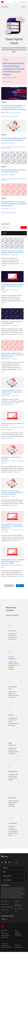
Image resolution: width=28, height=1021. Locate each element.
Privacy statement (5, 945)
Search (23, 227)
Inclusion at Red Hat (5, 935)
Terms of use (17, 945)
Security (8, 148)
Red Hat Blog (4, 7)
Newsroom (17, 901)
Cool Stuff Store (18, 935)
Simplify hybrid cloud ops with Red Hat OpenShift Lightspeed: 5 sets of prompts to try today (12, 561)
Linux (10, 81)
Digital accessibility (19, 947)
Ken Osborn (14, 290)
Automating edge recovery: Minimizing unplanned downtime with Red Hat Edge (12, 286)
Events (2, 932)
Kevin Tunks (12, 208)
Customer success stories (7, 907)
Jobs (16, 911)
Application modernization (6, 116)
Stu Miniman (12, 174)
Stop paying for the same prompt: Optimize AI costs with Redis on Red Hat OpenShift (12, 526)
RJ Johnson (20, 529)
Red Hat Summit (4, 937)
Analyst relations (5, 909)
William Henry (20, 427)
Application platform (16, 178)
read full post (20, 334)
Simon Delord (4, 463)
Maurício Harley (15, 395)
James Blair (21, 461)
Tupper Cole (14, 358)
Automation (12, 631)
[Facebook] (9, 863)
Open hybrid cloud (12, 688)
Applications (12, 798)
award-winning (15, 897)
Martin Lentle (12, 143)
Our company (4, 901)
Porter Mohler (14, 254)
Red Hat (14, 77)
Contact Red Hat (4, 933)
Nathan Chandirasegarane (7, 429)
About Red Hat (4, 930)
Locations (17, 932)
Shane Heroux (14, 325)
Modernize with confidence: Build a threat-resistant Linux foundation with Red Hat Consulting (12, 355)
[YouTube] (6, 863)
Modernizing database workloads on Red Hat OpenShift (12, 322)
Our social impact (18, 908)
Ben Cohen (13, 565)
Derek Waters (14, 461)
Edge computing (12, 744)
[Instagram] (16, 863)
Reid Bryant (14, 427)
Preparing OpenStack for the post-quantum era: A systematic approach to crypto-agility (12, 392)
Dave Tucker (18, 112)
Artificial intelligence (12, 658)
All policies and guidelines (6, 947)
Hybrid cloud (5, 81)
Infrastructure (13, 771)
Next (19, 585)
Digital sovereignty (16, 146)
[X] (13, 863)
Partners (8, 212)
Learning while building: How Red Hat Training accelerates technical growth (12, 251)
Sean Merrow (14, 529)
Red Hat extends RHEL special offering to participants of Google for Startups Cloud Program (12, 492)
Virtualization (4, 180)
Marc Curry (12, 112)
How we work (4, 904)
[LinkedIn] (2, 863)
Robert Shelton (4, 531)
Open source (3, 148)
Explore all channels (12, 615)
